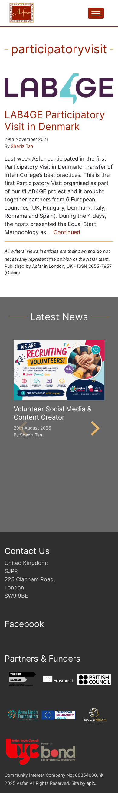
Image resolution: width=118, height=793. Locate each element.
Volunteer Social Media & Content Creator (52, 413)
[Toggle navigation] (96, 13)
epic (91, 783)
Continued (67, 232)
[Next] (94, 428)
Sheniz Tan (22, 146)
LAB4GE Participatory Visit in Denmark (55, 120)
